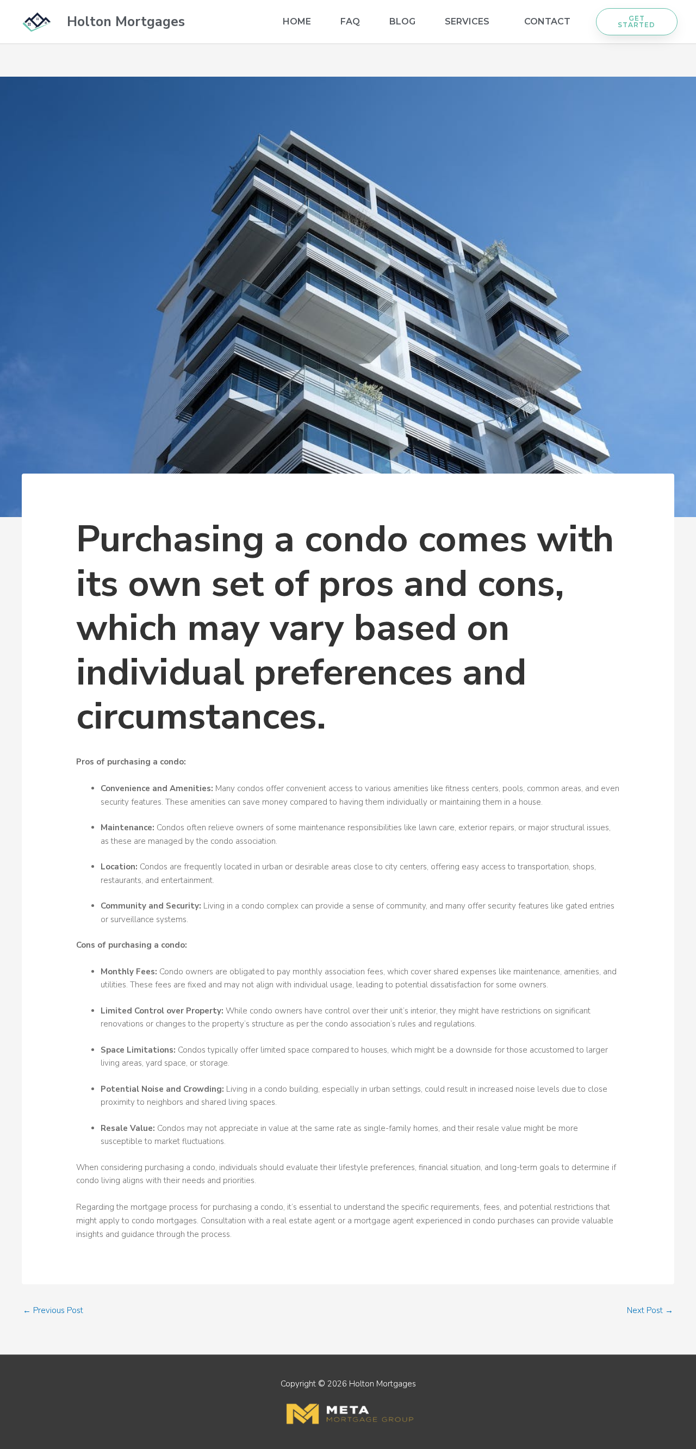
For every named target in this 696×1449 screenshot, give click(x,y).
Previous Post (53, 1310)
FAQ (350, 21)
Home (297, 21)
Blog (402, 21)
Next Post (650, 1310)
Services (467, 21)
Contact (547, 21)
